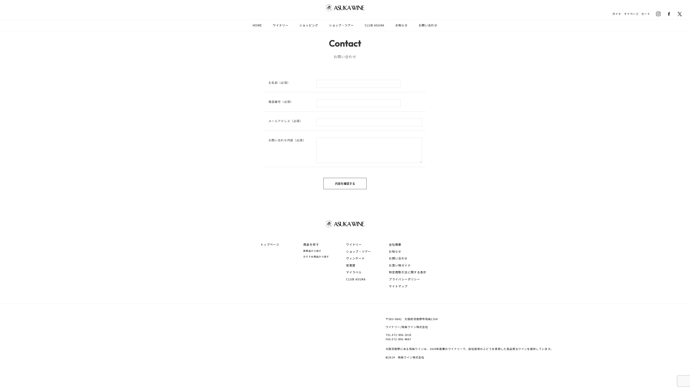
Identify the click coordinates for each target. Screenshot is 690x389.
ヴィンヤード (355, 258)
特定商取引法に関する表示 (407, 272)
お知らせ (401, 25)
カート (645, 14)
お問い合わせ (428, 25)
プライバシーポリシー (404, 279)
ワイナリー (354, 244)
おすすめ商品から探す (316, 256)
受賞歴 (350, 265)
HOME (257, 25)
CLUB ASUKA (374, 25)
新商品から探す (312, 250)
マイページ (631, 14)
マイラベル (354, 272)
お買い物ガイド (400, 265)
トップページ (270, 244)
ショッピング (308, 25)
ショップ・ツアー (341, 25)
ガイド (616, 14)
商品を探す (311, 244)
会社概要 (395, 244)
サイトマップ (398, 286)
